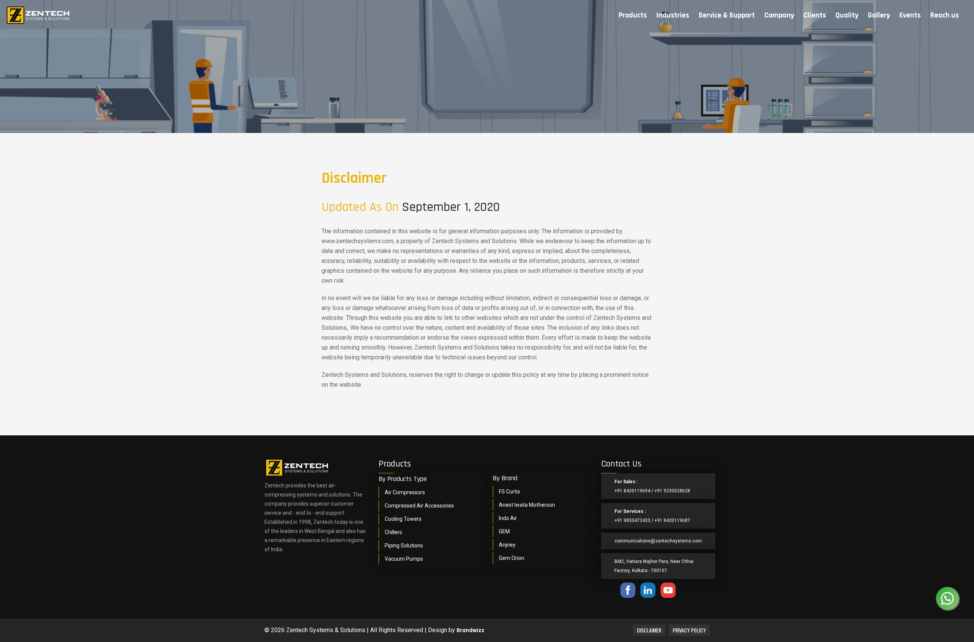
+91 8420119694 (632, 490)
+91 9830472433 (632, 520)
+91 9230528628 (672, 490)
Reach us (944, 15)
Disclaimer (649, 630)
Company (779, 15)
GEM (504, 531)
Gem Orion (511, 558)
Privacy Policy (689, 630)
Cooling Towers (403, 519)
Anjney (507, 545)
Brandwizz (470, 630)
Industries (672, 15)
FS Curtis (509, 492)
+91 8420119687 (672, 520)
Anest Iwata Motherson (527, 505)
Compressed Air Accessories (419, 506)
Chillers (393, 532)
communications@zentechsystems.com (658, 541)
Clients (815, 15)
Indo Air (508, 518)
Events (910, 15)
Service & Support (727, 15)
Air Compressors (405, 492)
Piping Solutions (404, 545)
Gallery (879, 15)
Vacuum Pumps (404, 559)
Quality (847, 15)
